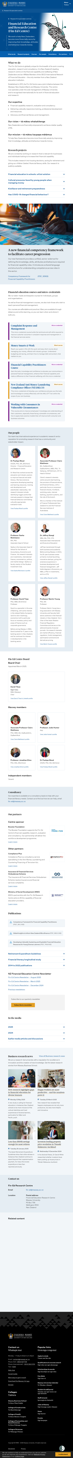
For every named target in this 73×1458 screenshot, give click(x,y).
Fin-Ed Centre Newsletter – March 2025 (24, 981)
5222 (14, 1367)
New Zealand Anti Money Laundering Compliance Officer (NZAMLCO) (30, 386)
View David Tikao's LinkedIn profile (22, 698)
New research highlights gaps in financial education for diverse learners (21, 1092)
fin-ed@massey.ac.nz (17, 801)
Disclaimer (11, 1449)
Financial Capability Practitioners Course (28, 366)
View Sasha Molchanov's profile (20, 570)
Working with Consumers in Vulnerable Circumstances (25, 406)
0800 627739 (22, 1362)
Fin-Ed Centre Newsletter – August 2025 (24, 977)
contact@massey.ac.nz (21, 1359)
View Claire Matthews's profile (49, 514)
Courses (34, 54)
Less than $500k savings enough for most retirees (19, 1142)
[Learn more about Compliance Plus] (57, 857)
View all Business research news (52, 1056)
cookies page (19, 1456)
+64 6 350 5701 (29, 1364)
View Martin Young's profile (48, 644)
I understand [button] (63, 1454)
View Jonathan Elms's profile (20, 767)
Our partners (63, 54)
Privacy (23, 1449)
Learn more (12, 842)
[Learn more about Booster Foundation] (57, 830)
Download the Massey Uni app (18, 1381)
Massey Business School (17, 1253)
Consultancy (52, 54)
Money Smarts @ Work (23, 345)
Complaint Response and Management (24, 327)
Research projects (23, 54)
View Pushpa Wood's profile (19, 508)
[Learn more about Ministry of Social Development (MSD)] (57, 895)
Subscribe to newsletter (23, 1005)
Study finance (15, 1299)
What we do (11, 54)
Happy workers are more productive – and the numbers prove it (51, 1092)
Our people (42, 54)
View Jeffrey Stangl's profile (48, 578)
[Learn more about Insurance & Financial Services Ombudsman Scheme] (57, 875)
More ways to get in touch (17, 1378)
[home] (14, 4)
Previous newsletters (16, 990)
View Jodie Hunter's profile (48, 734)
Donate (10, 1385)
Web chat (11, 1370)
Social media (12, 1374)
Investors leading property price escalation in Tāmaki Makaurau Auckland (49, 1144)
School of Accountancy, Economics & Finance (49, 1253)
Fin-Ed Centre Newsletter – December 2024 (25, 985)
